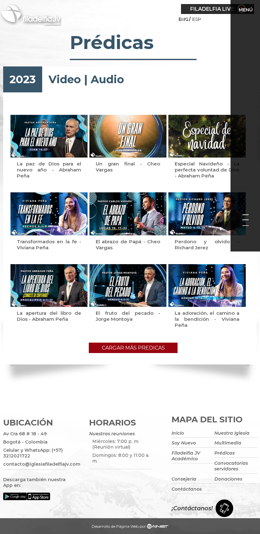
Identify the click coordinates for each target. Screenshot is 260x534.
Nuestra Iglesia (232, 433)
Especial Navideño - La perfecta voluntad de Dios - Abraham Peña (207, 170)
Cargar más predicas (133, 348)
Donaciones (228, 479)
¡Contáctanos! (192, 508)
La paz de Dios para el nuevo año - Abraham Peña (49, 170)
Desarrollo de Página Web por (119, 526)
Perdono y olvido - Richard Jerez (207, 245)
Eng (183, 19)
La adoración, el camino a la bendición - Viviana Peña (207, 319)
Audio (107, 79)
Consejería (184, 479)
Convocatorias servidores (231, 466)
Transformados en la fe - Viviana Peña (49, 245)
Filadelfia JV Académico (186, 456)
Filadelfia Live (212, 9)
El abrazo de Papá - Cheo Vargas (128, 245)
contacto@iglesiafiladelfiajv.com (35, 464)
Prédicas (224, 453)
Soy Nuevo (184, 443)
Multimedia (227, 443)
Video (65, 79)
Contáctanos (187, 489)
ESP (196, 19)
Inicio (178, 433)
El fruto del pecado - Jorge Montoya (128, 316)
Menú (246, 10)
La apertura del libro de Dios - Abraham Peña (49, 316)
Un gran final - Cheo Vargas (128, 167)
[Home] (39, 16)
